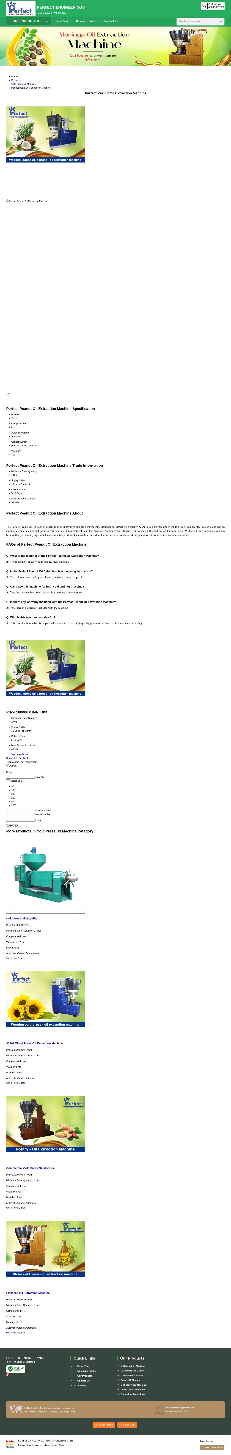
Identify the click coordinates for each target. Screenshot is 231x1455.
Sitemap (81, 1385)
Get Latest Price (19, 754)
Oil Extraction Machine (133, 1366)
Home (14, 76)
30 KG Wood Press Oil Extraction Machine (34, 1043)
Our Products (26, 21)
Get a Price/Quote (15, 958)
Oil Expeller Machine (132, 1375)
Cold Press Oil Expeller (21, 918)
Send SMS (129, 1425)
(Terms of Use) (66, 1441)
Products (16, 80)
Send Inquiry (106, 1425)
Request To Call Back (17, 758)
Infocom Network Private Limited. (58, 1445)
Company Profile (86, 21)
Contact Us (111, 21)
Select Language (212, 1447)
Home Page (62, 21)
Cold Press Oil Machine (23, 84)
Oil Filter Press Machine (133, 1385)
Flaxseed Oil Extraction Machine (28, 1293)
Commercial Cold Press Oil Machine (30, 1168)
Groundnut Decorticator (133, 1394)
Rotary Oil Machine (131, 1380)
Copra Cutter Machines (133, 1389)
